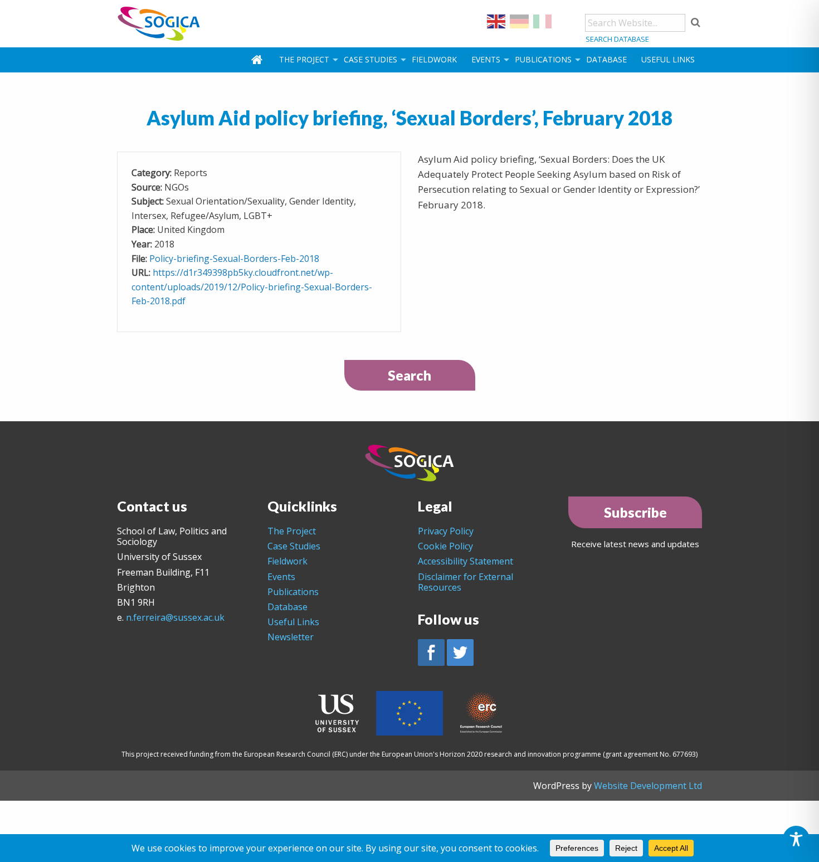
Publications (543, 59)
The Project (304, 59)
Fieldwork (434, 59)
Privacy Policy (446, 531)
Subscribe (635, 512)
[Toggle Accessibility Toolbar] (796, 839)
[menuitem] (258, 59)
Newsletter (290, 637)
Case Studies (370, 59)
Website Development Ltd (648, 786)
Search (409, 375)
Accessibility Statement (465, 561)
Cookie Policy (445, 546)
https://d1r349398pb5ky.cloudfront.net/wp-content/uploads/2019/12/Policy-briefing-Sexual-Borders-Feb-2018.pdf (251, 286)
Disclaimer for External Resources (465, 582)
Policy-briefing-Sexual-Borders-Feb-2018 (234, 258)
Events (485, 59)
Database (606, 59)
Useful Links (668, 59)
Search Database (617, 39)
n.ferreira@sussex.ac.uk (175, 617)
